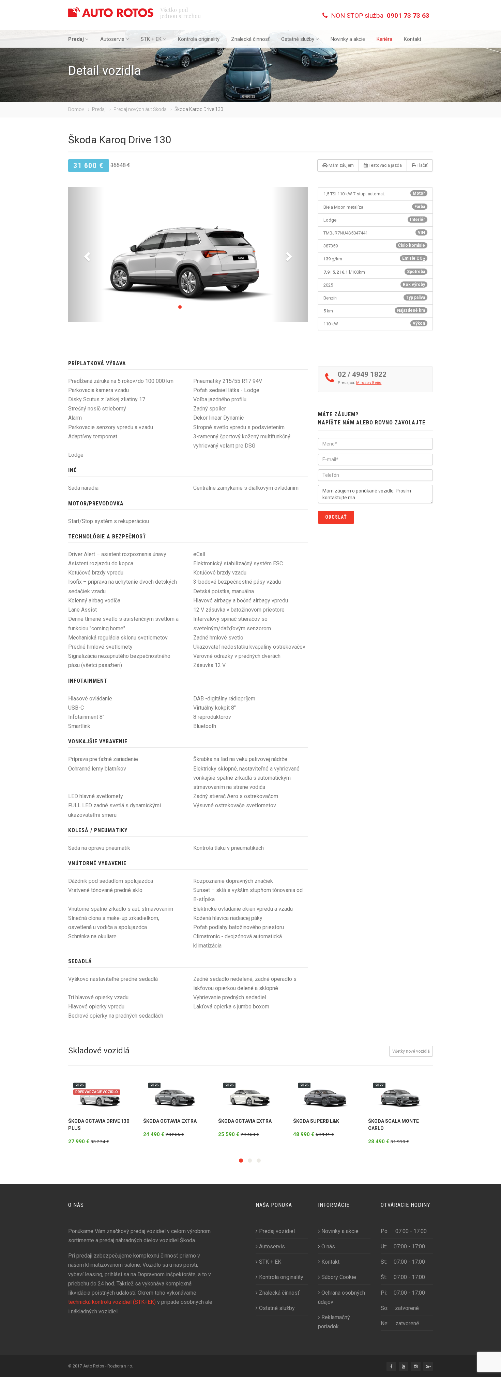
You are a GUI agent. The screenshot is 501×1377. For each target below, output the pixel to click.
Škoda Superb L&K (316, 1121)
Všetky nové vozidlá (411, 1051)
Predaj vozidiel (277, 1231)
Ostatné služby (297, 39)
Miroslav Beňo (368, 382)
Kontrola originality (198, 39)
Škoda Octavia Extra (170, 1121)
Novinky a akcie (348, 39)
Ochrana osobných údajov (341, 1297)
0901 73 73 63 (408, 15)
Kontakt (412, 39)
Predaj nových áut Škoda (140, 109)
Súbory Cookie (338, 1277)
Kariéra (384, 39)
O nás (328, 1246)
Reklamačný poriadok (334, 1322)
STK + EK (151, 39)
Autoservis (112, 39)
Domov (76, 109)
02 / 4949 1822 (362, 374)
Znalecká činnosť (250, 39)
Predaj (76, 39)
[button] (86, 254)
